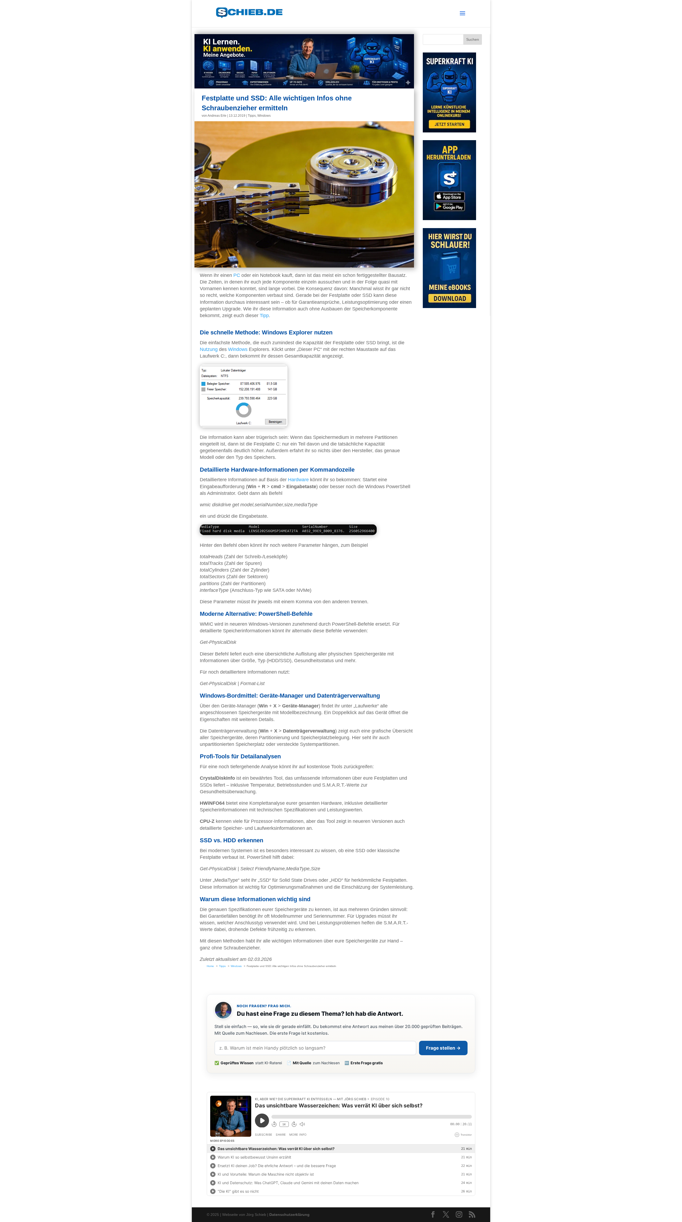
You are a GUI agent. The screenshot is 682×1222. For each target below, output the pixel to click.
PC (236, 275)
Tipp (264, 315)
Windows (264, 116)
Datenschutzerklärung (289, 1214)
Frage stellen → (443, 1048)
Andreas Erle (217, 116)
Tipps (252, 116)
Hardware (298, 479)
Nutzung (209, 349)
